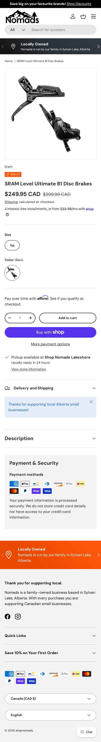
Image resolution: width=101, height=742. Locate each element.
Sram (9, 166)
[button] (83, 16)
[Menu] (93, 16)
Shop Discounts (79, 4)
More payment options (50, 344)
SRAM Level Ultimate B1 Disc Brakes (40, 61)
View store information (28, 369)
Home (8, 61)
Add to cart (67, 318)
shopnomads (24, 730)
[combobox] (50, 30)
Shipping (11, 202)
